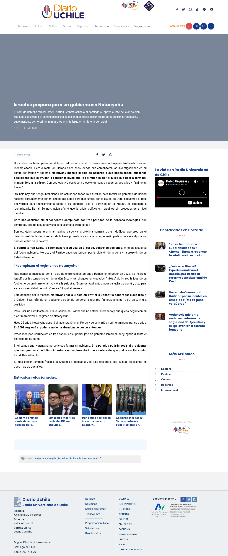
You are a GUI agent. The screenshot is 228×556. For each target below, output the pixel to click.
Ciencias (124, 514)
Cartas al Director (95, 508)
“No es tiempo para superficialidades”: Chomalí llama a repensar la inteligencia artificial (188, 249)
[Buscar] (203, 26)
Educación (125, 524)
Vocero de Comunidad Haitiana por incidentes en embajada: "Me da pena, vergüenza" (188, 298)
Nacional (166, 368)
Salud (122, 544)
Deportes (82, 26)
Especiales (120, 26)
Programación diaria (97, 523)
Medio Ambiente (128, 534)
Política (39, 26)
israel (61, 458)
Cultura (53, 26)
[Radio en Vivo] (189, 26)
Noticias (23, 26)
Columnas (91, 503)
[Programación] (196, 26)
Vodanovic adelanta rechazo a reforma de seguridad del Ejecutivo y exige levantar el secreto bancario (187, 322)
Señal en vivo (92, 528)
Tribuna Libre (92, 514)
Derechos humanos (130, 549)
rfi (100, 458)
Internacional (101, 26)
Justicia (124, 539)
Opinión (67, 26)
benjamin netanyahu (45, 458)
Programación (142, 26)
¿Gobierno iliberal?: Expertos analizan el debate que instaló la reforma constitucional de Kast (188, 274)
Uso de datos (93, 533)
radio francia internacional (82, 458)
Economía (125, 529)
